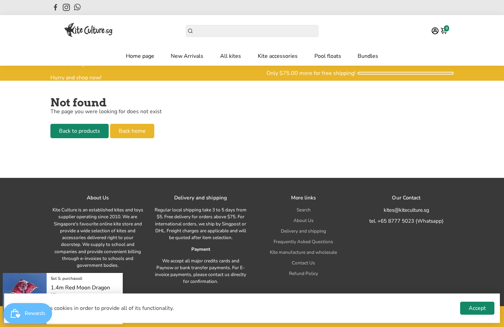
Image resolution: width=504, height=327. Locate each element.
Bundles (368, 56)
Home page (140, 56)
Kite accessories (278, 56)
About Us (303, 220)
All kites (230, 56)
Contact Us (303, 263)
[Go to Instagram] (66, 7)
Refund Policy (303, 273)
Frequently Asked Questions (303, 241)
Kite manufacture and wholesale (303, 252)
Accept (477, 308)
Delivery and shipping (303, 231)
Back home (132, 131)
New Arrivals (187, 56)
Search (304, 210)
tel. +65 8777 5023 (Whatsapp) (406, 221)
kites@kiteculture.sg (406, 210)
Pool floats (327, 56)
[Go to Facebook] (55, 7)
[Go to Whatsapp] (77, 7)
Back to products (79, 131)
